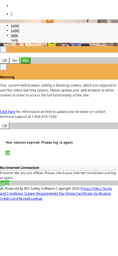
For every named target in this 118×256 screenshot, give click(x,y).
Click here (7, 111)
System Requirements (41, 193)
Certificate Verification (93, 193)
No (14, 60)
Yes (25, 60)
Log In (5, 182)
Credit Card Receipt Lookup (21, 198)
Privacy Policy (91, 188)
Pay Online (67, 193)
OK (4, 60)
